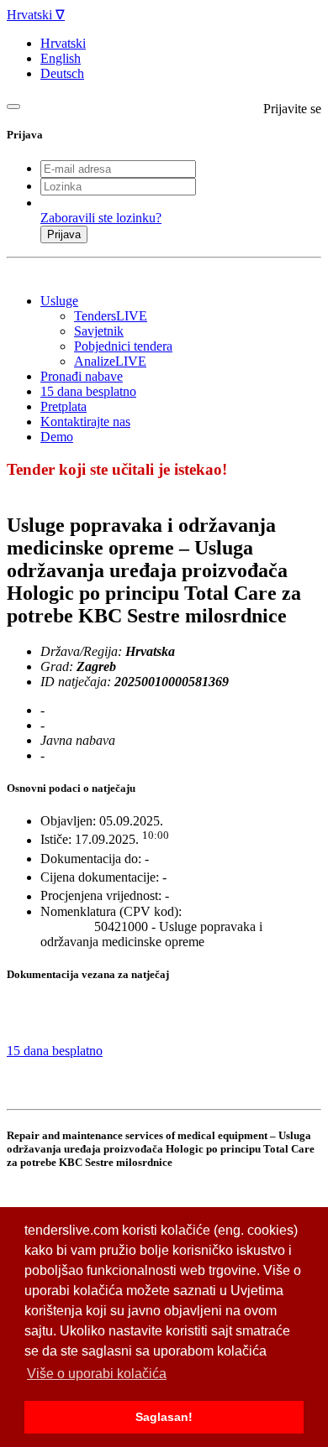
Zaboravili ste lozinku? (100, 218)
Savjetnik (99, 331)
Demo (56, 436)
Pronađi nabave (81, 376)
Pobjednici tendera (123, 346)
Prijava (64, 234)
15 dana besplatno (88, 391)
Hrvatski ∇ (36, 15)
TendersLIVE (110, 316)
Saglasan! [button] (164, 1417)
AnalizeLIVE (110, 361)
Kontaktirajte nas (85, 421)
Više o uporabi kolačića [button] (97, 1373)
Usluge (59, 301)
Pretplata (63, 406)
